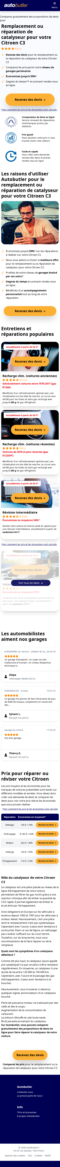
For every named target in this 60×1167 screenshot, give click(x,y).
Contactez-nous (25, 1092)
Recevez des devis (30, 1055)
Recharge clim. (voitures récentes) (28, 444)
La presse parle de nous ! (30, 1095)
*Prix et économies (26, 1112)
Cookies (38, 1155)
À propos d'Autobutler (28, 1116)
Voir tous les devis (29, 583)
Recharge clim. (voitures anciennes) (29, 376)
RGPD (48, 1155)
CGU (30, 1155)
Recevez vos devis (46, 825)
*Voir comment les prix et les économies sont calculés (29, 109)
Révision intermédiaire (19, 512)
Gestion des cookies (15, 1155)
